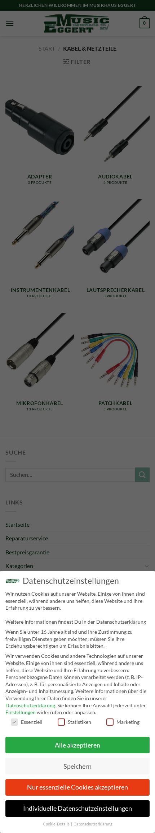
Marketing (128, 722)
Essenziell (32, 722)
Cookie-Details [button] (56, 824)
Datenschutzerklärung (30, 705)
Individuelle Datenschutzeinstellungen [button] (77, 808)
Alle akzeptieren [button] (77, 745)
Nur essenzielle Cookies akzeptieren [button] (77, 787)
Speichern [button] (77, 766)
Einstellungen (20, 712)
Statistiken (79, 722)
